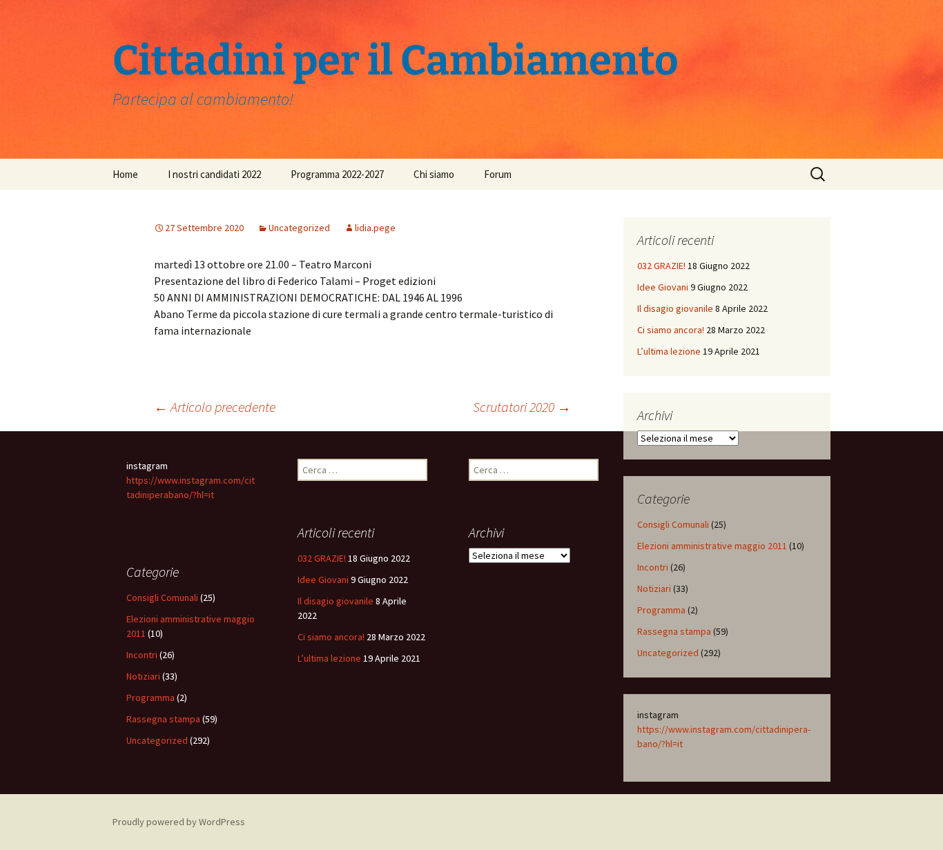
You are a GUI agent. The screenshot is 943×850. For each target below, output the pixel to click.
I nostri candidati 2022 (214, 174)
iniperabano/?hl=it (177, 494)
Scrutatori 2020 (522, 406)
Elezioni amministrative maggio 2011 (712, 546)
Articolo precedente (214, 406)
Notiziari (654, 588)
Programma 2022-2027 (337, 174)
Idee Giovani (662, 287)
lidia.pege (375, 227)
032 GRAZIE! (661, 265)
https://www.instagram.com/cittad (708, 729)
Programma (661, 610)
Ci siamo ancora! (670, 330)
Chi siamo (434, 174)
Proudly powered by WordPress (179, 822)
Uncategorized (299, 227)
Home (125, 174)
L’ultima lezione (669, 351)
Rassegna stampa (674, 631)
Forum (498, 174)
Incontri (652, 567)
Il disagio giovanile (675, 308)
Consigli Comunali (673, 524)
